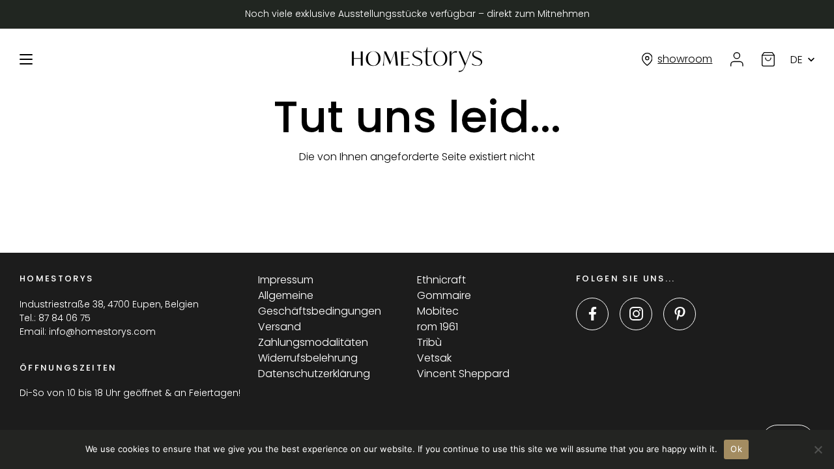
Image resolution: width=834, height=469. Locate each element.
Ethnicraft (441, 279)
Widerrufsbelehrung (308, 357)
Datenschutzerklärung (314, 373)
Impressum (285, 279)
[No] (817, 449)
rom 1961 (437, 326)
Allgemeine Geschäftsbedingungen (319, 303)
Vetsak (434, 357)
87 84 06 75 (64, 317)
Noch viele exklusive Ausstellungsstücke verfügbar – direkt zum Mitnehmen (417, 13)
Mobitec (438, 311)
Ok (736, 449)
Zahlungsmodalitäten (313, 342)
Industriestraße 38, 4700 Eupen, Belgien (109, 304)
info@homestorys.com (102, 331)
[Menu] (26, 59)
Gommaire (444, 295)
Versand (279, 326)
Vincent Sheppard (463, 373)
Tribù (429, 342)
